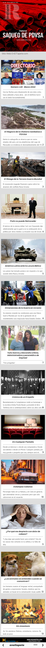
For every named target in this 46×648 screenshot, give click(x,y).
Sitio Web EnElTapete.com (15, 53)
